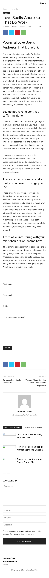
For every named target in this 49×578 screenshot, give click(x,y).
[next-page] (8, 471)
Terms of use (9, 558)
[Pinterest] (17, 32)
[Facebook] (5, 32)
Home (5, 9)
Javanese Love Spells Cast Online (12, 381)
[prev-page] (4, 471)
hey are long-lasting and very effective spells (25, 152)
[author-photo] (24, 408)
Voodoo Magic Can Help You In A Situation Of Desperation (35, 383)
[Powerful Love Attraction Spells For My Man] (9, 462)
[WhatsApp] (23, 32)
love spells (14, 9)
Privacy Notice (10, 561)
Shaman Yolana (11, 27)
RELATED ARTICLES (12, 428)
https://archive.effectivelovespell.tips (24, 415)
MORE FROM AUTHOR (33, 428)
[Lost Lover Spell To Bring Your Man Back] (9, 437)
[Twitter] (11, 32)
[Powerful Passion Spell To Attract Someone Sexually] (9, 449)
